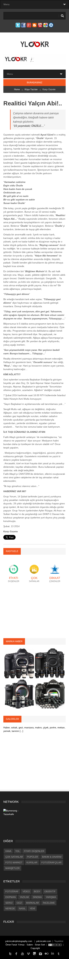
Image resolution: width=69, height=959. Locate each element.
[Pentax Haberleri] (50, 693)
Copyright (35, 948)
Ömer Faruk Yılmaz (15, 944)
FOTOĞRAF (12, 891)
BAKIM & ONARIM (51, 856)
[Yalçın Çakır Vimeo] (28, 953)
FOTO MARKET (13, 862)
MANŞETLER (12, 868)
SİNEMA (37, 897)
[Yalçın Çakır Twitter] (10, 953)
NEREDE (10, 908)
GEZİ (19, 902)
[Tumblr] (59, 953)
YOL (17, 851)
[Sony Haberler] (19, 693)
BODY (37, 891)
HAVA (8, 851)
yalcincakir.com (43, 941)
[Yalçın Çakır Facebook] (16, 953)
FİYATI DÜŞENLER (34, 851)
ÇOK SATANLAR (14, 856)
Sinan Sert (40, 944)
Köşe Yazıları (31, 89)
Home (17, 89)
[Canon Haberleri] (19, 663)
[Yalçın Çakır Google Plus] (34, 953)
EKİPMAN (10, 897)
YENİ (32, 908)
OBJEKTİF (50, 891)
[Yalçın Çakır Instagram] (41, 953)
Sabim (30, 944)
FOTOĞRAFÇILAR (51, 862)
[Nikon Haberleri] (50, 663)
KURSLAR (31, 862)
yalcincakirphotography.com (19, 941)
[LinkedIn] (53, 953)
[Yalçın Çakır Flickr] (47, 953)
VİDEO (26, 891)
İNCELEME (49, 902)
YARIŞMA (51, 897)
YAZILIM (24, 897)
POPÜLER (32, 856)
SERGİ (9, 902)
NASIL (22, 908)
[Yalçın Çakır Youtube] (22, 953)
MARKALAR (32, 902)
